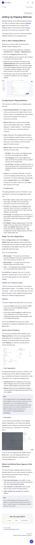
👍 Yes (9, 520)
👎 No (16, 520)
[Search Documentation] (28, 2)
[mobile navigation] (32, 2)
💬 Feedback (24, 520)
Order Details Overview (16, 484)
